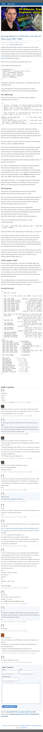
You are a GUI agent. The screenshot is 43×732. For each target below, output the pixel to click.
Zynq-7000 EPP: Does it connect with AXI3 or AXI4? (21, 712)
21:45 (24, 621)
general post (15, 62)
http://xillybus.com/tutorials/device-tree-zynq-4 (12, 499)
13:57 (34, 653)
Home (3, 4)
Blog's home (11, 4)
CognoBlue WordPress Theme (27, 725)
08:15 (25, 517)
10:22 (29, 402)
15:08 (30, 471)
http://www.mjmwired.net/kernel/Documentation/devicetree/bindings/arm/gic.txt (19, 528)
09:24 (25, 546)
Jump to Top (6, 725)
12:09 (27, 433)
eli (16, 42)
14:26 (30, 458)
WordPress (24, 727)
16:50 (25, 489)
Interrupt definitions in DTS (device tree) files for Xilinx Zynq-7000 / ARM (21, 37)
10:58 (30, 415)
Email (20, 669)
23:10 (30, 662)
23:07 (25, 630)
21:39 (25, 587)
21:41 (25, 603)
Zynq (21, 44)
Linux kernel (15, 44)
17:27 (23, 501)
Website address (6, 676)
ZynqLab (11, 402)
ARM (11, 44)
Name (3, 669)
